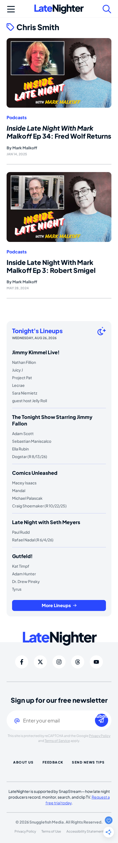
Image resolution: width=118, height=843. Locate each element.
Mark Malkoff (24, 147)
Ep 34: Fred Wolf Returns (59, 132)
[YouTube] (96, 661)
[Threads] (77, 661)
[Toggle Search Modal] (107, 9)
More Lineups (56, 605)
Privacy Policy (99, 736)
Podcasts (17, 117)
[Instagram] (59, 661)
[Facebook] (21, 661)
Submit (101, 716)
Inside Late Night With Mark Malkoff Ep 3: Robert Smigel (51, 266)
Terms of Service (57, 741)
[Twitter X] (40, 661)
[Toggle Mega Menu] (11, 9)
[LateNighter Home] (59, 9)
